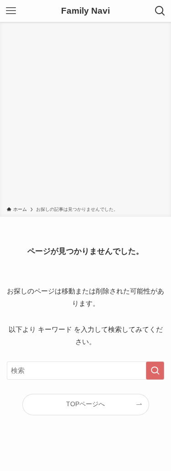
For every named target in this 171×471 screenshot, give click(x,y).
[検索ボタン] (160, 11)
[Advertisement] (85, 115)
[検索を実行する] (155, 370)
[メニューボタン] (11, 11)
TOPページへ (85, 404)
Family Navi (85, 11)
